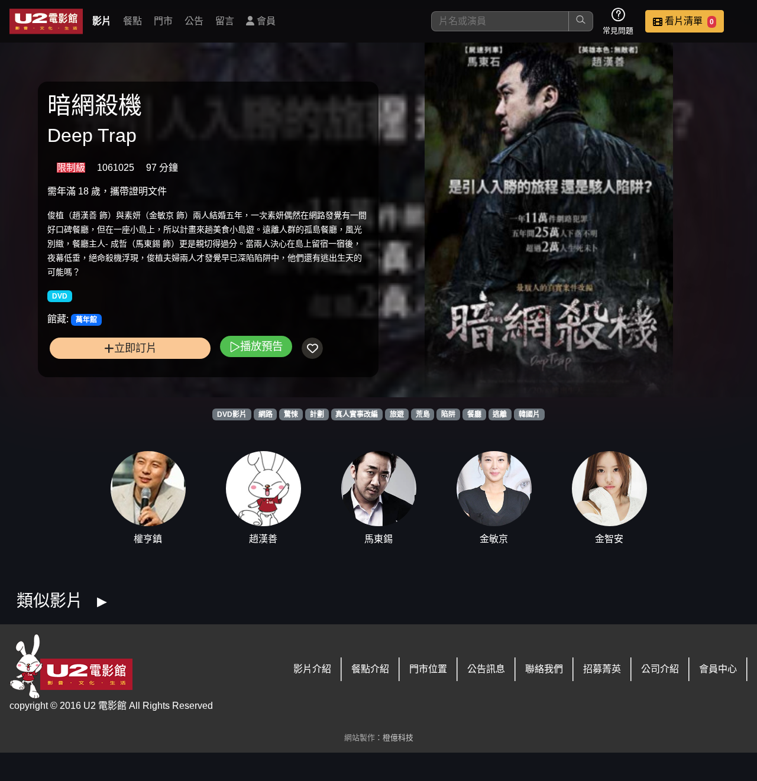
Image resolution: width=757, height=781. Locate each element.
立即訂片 (135, 348)
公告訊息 (486, 669)
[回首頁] (46, 21)
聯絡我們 (544, 669)
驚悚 (291, 414)
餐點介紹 (370, 669)
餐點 (132, 21)
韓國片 (529, 414)
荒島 (423, 414)
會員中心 (718, 669)
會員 (265, 21)
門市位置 (428, 669)
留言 (224, 21)
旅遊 (397, 414)
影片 (101, 21)
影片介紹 (312, 669)
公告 (194, 21)
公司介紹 (660, 669)
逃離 (500, 414)
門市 (163, 21)
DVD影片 (232, 414)
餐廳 (474, 414)
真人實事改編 (356, 414)
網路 (265, 414)
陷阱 (448, 414)
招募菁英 (602, 669)
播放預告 (261, 346)
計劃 (317, 414)
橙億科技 (398, 737)
